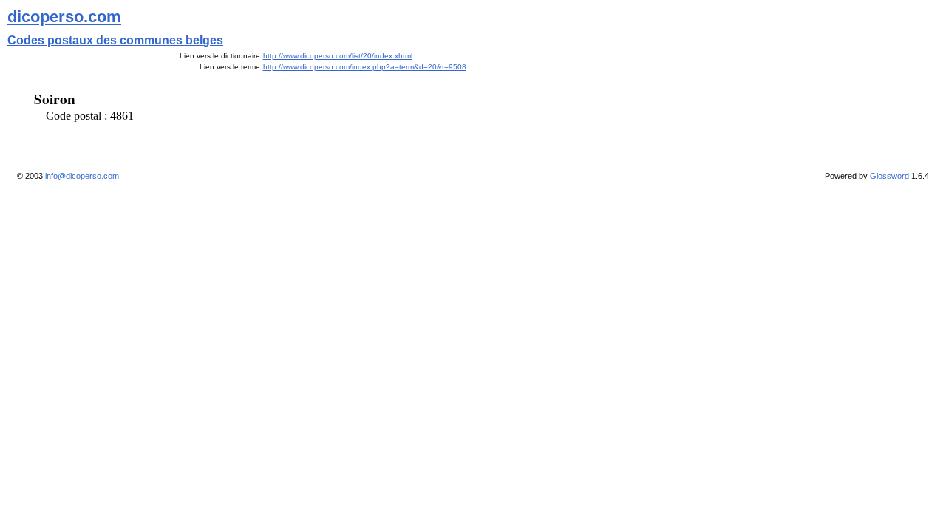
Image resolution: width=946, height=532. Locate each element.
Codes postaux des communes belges (115, 40)
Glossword (889, 175)
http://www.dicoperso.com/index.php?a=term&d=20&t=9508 (364, 67)
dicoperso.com (64, 16)
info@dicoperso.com (82, 175)
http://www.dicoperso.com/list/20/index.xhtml (337, 56)
